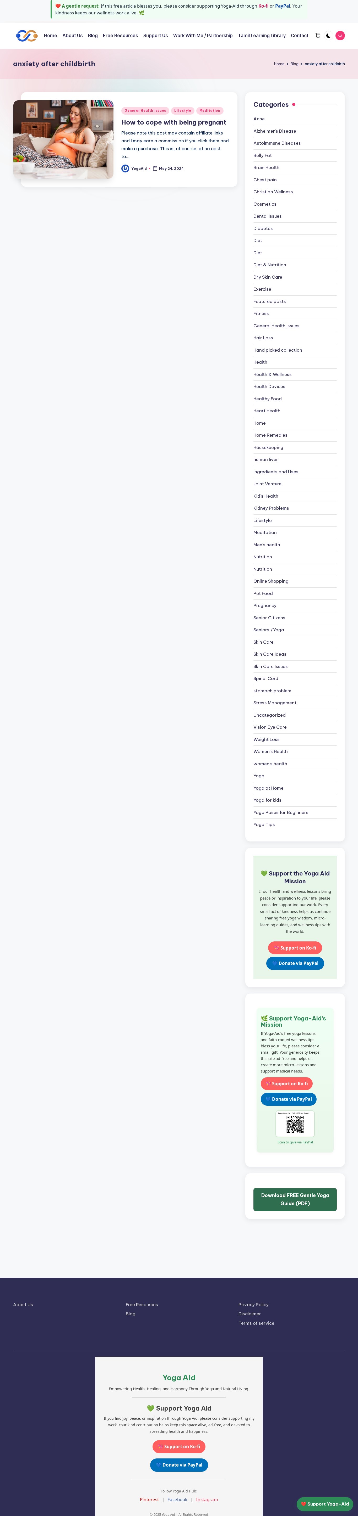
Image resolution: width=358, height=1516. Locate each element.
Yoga (258, 776)
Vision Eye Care (270, 727)
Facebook (177, 1499)
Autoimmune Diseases (277, 143)
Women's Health (270, 751)
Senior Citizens (269, 618)
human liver (265, 459)
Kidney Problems (271, 508)
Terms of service (256, 1323)
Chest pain (265, 180)
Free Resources (142, 1304)
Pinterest (149, 1499)
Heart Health (266, 411)
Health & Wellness (272, 374)
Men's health (266, 545)
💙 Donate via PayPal (295, 963)
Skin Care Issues (270, 666)
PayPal (282, 6)
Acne (259, 119)
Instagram (207, 1499)
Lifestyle (182, 111)
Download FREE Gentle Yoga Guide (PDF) (295, 1199)
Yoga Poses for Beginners (280, 812)
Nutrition (262, 557)
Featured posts (269, 301)
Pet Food (263, 593)
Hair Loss (263, 338)
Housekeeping (268, 447)
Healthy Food (267, 399)
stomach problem (272, 691)
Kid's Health (265, 496)
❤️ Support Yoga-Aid (325, 1504)
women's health (270, 764)
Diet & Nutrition (269, 265)
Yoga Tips (264, 824)
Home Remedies (270, 435)
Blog (130, 1314)
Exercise (262, 289)
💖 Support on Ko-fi (295, 948)
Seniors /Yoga (268, 630)
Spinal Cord (265, 678)
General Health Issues (145, 111)
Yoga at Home (268, 788)
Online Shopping (271, 581)
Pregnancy (264, 605)
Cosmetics (264, 204)
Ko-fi (263, 6)
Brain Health (266, 167)
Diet (257, 240)
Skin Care (263, 642)
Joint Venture (267, 484)
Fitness (261, 313)
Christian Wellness (273, 192)
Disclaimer (249, 1314)
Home (259, 423)
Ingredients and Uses (276, 472)
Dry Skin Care (267, 277)
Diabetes (263, 228)
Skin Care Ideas (269, 654)
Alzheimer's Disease (274, 131)
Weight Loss (266, 739)
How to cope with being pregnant (173, 122)
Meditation (209, 111)
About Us (23, 1304)
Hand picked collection (277, 350)
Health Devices (269, 386)
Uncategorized (269, 715)
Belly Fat (262, 155)
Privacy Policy (253, 1304)
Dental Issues (267, 216)
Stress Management (274, 703)
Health (260, 362)
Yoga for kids (267, 800)
